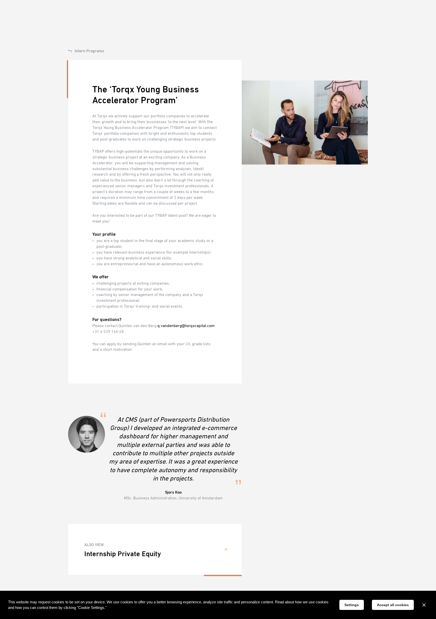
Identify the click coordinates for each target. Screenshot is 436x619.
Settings (351, 605)
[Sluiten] (424, 605)
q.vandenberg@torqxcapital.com (186, 326)
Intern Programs (89, 51)
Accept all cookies (393, 605)
